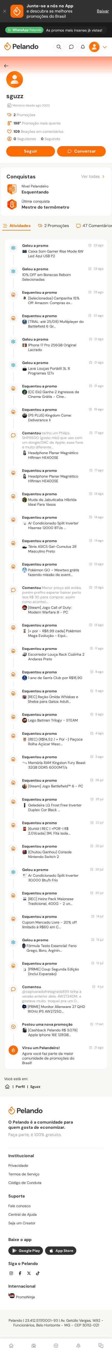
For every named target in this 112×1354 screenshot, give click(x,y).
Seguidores (25, 138)
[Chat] (71, 47)
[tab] (16, 227)
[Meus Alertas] (78, 1346)
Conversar (85, 151)
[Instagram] (12, 1273)
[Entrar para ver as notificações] (83, 47)
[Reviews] (33, 1346)
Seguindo (50, 138)
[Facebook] (21, 1273)
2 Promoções (56, 225)
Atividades (20, 225)
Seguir (30, 151)
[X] (30, 1273)
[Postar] (56, 1346)
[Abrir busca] (59, 47)
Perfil (20, 1086)
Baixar (103, 11)
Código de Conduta (24, 1182)
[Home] (7, 1086)
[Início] (11, 1346)
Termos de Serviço (23, 1174)
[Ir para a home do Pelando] (21, 47)
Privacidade (18, 1165)
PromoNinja (25, 1297)
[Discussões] (101, 1346)
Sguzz (35, 1086)
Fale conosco (19, 1205)
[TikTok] (39, 1273)
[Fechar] (5, 11)
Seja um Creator (21, 1223)
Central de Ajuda (22, 1214)
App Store (64, 1250)
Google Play (29, 1250)
